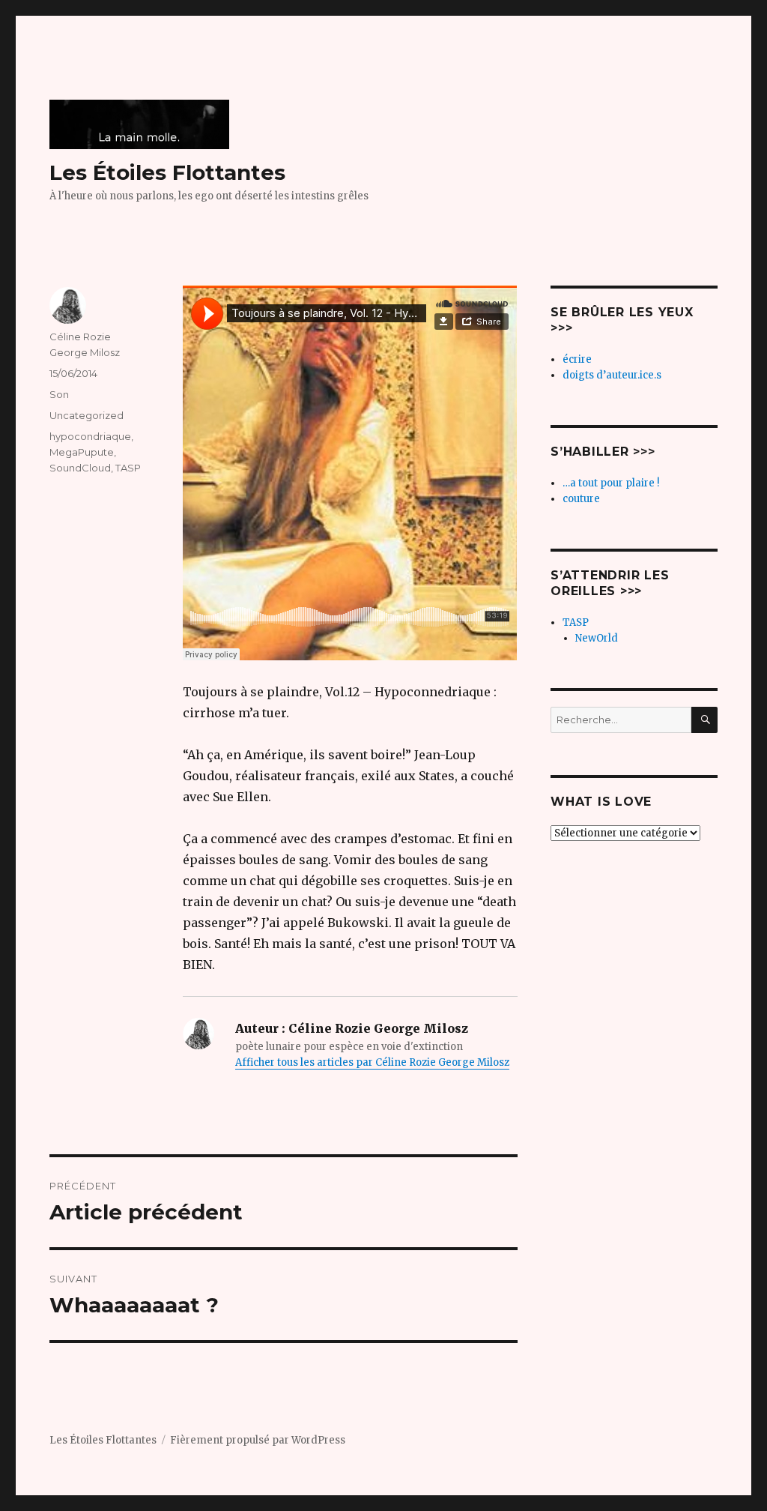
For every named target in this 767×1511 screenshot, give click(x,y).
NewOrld (596, 638)
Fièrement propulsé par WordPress (257, 1440)
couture (581, 498)
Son (59, 394)
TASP (128, 468)
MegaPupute (81, 452)
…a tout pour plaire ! (611, 483)
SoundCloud (80, 468)
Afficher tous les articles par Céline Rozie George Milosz (372, 1062)
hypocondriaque (90, 436)
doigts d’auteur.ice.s (612, 375)
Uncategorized (86, 415)
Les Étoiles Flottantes (167, 172)
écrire (577, 359)
